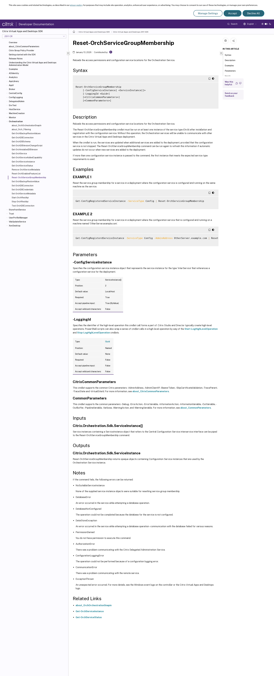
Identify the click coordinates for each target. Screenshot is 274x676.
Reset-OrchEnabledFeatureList (26, 173)
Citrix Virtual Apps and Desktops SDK (94, 32)
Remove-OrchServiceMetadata (26, 170)
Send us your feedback (231, 94)
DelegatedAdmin (16, 101)
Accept (232, 13)
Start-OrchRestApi (20, 197)
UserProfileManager (18, 218)
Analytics (13, 77)
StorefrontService (17, 210)
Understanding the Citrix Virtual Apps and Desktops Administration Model (32, 63)
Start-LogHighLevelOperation (201, 329)
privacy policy (76, 5)
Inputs (228, 76)
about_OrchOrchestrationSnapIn (26, 125)
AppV (11, 85)
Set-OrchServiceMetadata (24, 193)
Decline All (253, 13)
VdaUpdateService (17, 222)
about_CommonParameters (195, 407)
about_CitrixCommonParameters (24, 46)
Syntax (228, 55)
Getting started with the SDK (22, 54)
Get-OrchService (19, 153)
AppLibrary (14, 81)
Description (230, 60)
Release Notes (16, 58)
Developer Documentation (36, 24)
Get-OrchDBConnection (23, 137)
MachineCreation (17, 113)
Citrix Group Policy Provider (21, 50)
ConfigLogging (16, 97)
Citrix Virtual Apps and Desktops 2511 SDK (130, 32)
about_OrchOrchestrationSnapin (94, 605)
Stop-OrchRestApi (20, 201)
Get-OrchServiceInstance (23, 162)
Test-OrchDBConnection (23, 206)
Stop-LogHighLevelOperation (93, 332)
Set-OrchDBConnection (22, 185)
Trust (11, 214)
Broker (12, 89)
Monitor (12, 117)
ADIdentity (14, 73)
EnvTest (13, 105)
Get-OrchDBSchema (21, 141)
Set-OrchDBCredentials (22, 189)
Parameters (230, 71)
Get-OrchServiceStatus (22, 166)
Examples (13, 69)
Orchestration (16, 121)
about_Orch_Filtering (21, 129)
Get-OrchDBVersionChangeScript (27, 145)
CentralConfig (15, 93)
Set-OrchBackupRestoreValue (25, 181)
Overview (13, 42)
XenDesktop (14, 226)
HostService (14, 109)
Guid (107, 341)
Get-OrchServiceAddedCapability (27, 157)
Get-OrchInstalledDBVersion (25, 149)
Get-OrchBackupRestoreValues (26, 133)
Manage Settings (208, 13)
